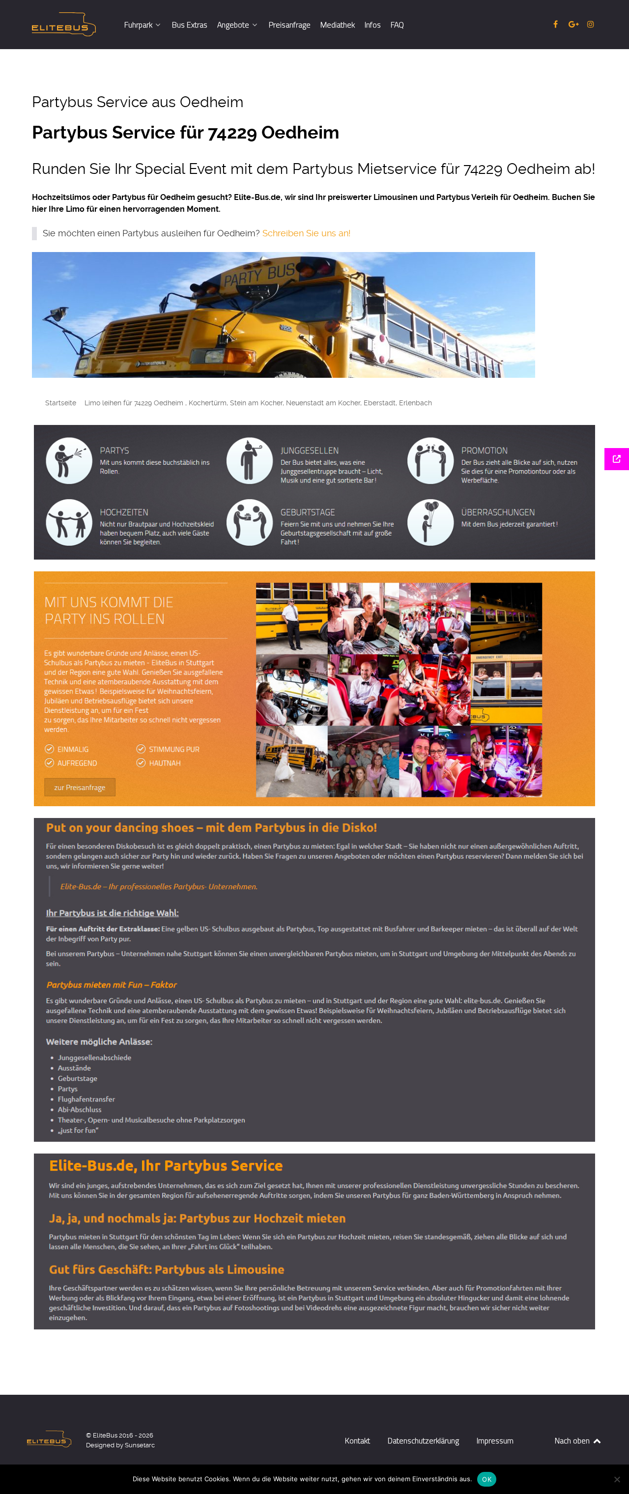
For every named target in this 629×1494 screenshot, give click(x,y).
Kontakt (357, 1440)
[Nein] (617, 1479)
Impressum (495, 1440)
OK (486, 1479)
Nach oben (573, 1440)
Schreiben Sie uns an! (306, 233)
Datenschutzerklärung (423, 1440)
